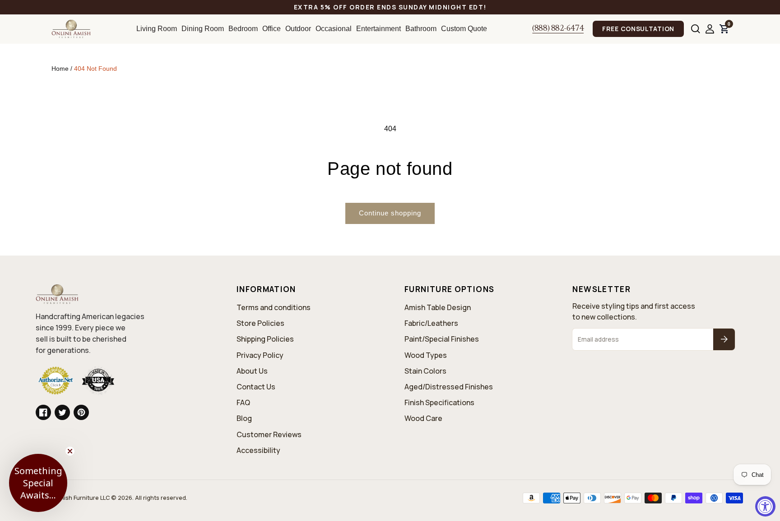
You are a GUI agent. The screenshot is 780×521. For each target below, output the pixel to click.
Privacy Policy (260, 355)
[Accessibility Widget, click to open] (765, 506)
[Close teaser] (69, 451)
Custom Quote (464, 28)
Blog (244, 418)
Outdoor (298, 28)
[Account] (710, 29)
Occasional (334, 28)
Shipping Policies (265, 339)
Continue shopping (390, 213)
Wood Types (425, 355)
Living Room (156, 28)
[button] (695, 28)
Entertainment (378, 28)
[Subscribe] (724, 339)
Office (271, 28)
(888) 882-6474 (558, 29)
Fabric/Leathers (431, 323)
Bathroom (420, 28)
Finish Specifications (439, 402)
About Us (252, 371)
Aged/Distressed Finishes (448, 387)
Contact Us (256, 387)
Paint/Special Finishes (441, 339)
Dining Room (202, 28)
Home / (62, 68)
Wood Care (423, 418)
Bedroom (243, 28)
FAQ (243, 402)
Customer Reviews (269, 434)
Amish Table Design (437, 307)
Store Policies (260, 323)
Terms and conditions (274, 307)
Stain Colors (425, 371)
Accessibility (258, 450)
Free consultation (638, 28)
